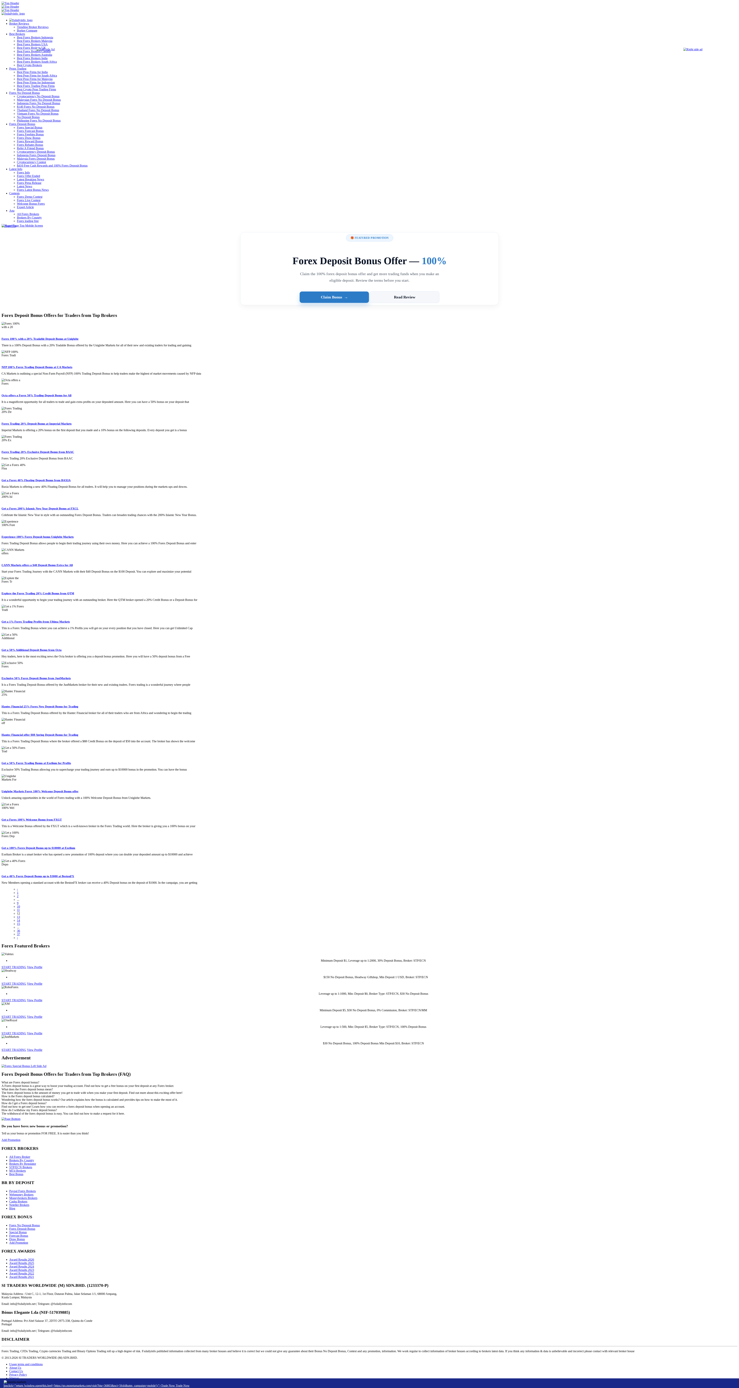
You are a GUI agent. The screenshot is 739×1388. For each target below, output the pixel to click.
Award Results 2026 (21, 1259)
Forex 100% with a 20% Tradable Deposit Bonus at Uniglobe (40, 338)
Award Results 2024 (21, 1266)
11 (18, 910)
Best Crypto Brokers (29, 65)
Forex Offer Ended (28, 176)
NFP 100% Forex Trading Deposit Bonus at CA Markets (37, 367)
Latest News (24, 186)
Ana (11, 210)
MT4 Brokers (17, 1170)
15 (18, 923)
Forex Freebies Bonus (30, 134)
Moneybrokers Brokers (23, 1198)
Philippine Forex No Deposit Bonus (39, 120)
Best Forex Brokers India (32, 58)
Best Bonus (16, 1174)
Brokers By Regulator (22, 1163)
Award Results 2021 (21, 1277)
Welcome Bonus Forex (31, 203)
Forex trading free (28, 221)
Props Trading (17, 68)
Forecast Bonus (18, 1235)
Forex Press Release (29, 183)
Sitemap (14, 1378)
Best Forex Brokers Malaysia (34, 41)
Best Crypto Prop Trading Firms (36, 89)
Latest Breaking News (30, 179)
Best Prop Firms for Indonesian (36, 82)
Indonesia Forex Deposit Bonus (36, 155)
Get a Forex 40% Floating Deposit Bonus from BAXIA (36, 480)
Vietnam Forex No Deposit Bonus (38, 113)
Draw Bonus (17, 1239)
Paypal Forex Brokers (22, 1191)
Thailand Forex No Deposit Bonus (38, 110)
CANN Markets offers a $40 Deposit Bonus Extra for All (37, 565)
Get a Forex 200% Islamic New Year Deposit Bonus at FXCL (40, 508)
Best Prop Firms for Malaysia (35, 79)
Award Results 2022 (21, 1273)
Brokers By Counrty (29, 217)
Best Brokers (17, 34)
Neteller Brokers (19, 1205)
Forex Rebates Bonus (30, 144)
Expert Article (25, 207)
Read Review (404, 297)
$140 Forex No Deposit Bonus (35, 106)
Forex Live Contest (28, 200)
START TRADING (14, 967)
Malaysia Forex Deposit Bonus (36, 158)
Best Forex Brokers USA (32, 44)
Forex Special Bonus (29, 127)
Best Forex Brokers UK (31, 47)
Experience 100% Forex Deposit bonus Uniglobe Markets (38, 536)
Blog (12, 1208)
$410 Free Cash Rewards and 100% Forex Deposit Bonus (52, 165)
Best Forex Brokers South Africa (37, 61)
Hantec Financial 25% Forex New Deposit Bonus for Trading (40, 706)
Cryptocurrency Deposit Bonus (36, 151)
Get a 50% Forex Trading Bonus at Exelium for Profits (36, 763)
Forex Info (23, 172)
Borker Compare (27, 30)
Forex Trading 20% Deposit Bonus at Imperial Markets (37, 423)
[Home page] (21, 20)
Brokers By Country (21, 1160)
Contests (14, 193)
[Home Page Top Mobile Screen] (22, 225)
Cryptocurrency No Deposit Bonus (38, 96)
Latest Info (15, 169)
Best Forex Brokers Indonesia (35, 37)
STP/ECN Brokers (20, 1167)
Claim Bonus (334, 297)
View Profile (34, 967)
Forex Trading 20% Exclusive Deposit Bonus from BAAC (38, 451)
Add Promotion (11, 1140)
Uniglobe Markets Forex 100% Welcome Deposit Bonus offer (40, 791)
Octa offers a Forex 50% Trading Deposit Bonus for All (36, 395)
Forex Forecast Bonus (30, 131)
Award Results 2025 (21, 1263)
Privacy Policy (18, 1374)
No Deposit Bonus (28, 117)
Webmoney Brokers (21, 1194)
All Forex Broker (19, 1156)
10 (18, 906)
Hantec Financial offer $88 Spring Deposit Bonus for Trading (40, 734)
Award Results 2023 (21, 1270)
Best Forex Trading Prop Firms (36, 86)
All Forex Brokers (28, 214)
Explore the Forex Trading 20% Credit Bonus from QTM (38, 593)
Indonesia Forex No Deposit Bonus (38, 103)
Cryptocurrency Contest (31, 162)
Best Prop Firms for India (32, 72)
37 (18, 934)
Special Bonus (18, 1232)
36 (18, 930)
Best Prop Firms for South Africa (37, 75)
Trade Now (183, 1385)
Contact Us (16, 1371)
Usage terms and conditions (26, 1364)
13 (18, 917)
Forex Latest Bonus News (33, 189)
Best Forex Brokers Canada (34, 51)
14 (18, 920)
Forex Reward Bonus (30, 141)
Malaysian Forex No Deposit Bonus (39, 99)
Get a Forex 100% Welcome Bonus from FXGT (32, 819)
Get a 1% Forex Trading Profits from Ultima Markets (36, 621)
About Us (15, 1367)
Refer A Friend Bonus (30, 148)
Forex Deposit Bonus (22, 124)
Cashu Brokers (18, 1201)
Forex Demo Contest (29, 196)
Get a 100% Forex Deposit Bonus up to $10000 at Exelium (38, 847)
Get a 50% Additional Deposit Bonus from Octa (32, 649)
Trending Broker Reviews (32, 27)
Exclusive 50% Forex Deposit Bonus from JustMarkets (36, 678)
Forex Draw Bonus (28, 137)
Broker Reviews (19, 23)
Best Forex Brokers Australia (34, 54)
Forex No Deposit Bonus (24, 92)
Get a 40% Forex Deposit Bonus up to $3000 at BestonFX (38, 876)
